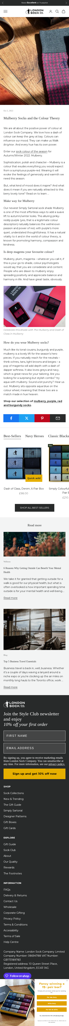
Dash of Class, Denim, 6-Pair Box (24, 488)
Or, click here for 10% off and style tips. (52, 1016)
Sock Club (10, 850)
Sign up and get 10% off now (35, 773)
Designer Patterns (15, 816)
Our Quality (11, 861)
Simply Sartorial (13, 810)
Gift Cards (10, 828)
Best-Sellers (12, 436)
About (7, 855)
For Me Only (52, 997)
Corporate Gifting (14, 912)
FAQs (7, 889)
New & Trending (14, 799)
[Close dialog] (67, 980)
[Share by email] (57, 418)
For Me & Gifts (52, 1010)
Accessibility (11, 930)
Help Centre (11, 942)
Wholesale (10, 907)
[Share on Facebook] (11, 418)
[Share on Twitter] (26, 418)
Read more (11, 598)
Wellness (7, 562)
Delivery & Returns (15, 895)
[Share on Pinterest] (42, 418)
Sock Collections (14, 793)
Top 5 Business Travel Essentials (20, 661)
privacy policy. (56, 764)
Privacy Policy (12, 918)
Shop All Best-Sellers (34, 507)
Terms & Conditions (15, 924)
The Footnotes (13, 873)
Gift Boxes (10, 822)
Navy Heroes (34, 436)
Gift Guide (10, 844)
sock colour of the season (31, 151)
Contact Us (10, 901)
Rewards (9, 867)
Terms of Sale (12, 936)
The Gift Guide (12, 804)
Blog (5, 655)
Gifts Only (52, 1003)
